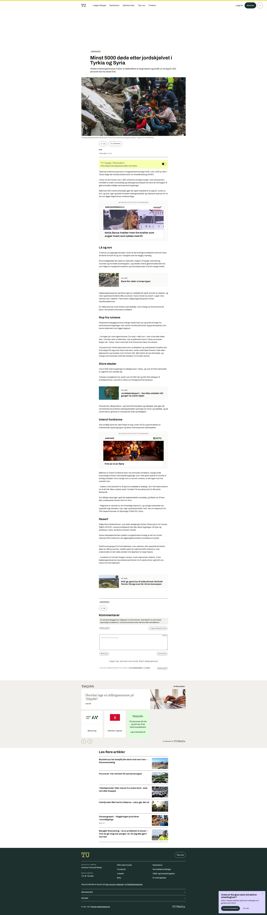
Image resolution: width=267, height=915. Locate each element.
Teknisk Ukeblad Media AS (100, 907)
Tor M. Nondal (87, 876)
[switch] (164, 164)
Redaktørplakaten (135, 884)
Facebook (121, 869)
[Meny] (260, 5)
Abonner (250, 5)
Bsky (119, 878)
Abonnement (87, 892)
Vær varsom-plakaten (114, 884)
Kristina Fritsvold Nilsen (91, 868)
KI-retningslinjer (159, 878)
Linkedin (120, 874)
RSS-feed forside (124, 865)
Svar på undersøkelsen (230, 908)
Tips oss (180, 855)
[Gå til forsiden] (83, 5)
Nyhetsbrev (157, 865)
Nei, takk (246, 908)
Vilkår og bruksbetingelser (164, 874)
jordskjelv (95, 51)
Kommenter (116, 143)
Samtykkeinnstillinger (162, 869)
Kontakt (84, 898)
